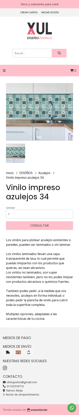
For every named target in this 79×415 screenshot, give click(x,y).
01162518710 (15, 386)
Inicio (10, 173)
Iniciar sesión (50, 12)
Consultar (39, 225)
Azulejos (44, 173)
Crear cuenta (29, 12)
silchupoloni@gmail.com (21, 382)
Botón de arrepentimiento (22, 394)
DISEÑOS (26, 173)
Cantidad (10, 207)
